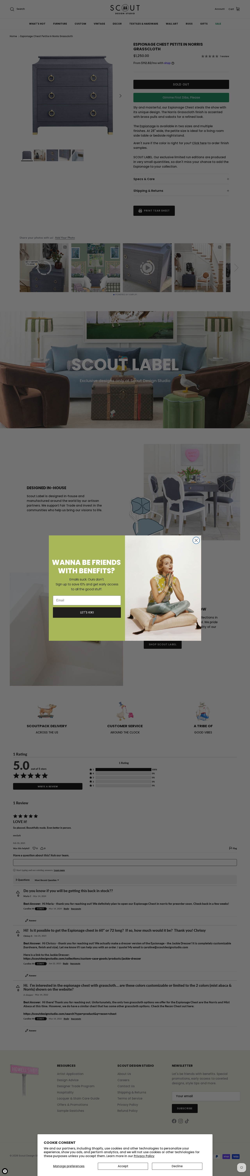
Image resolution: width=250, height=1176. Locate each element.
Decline (177, 1166)
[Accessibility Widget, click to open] (5, 1171)
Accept (123, 1166)
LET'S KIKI (87, 612)
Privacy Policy (144, 1156)
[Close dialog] (196, 540)
